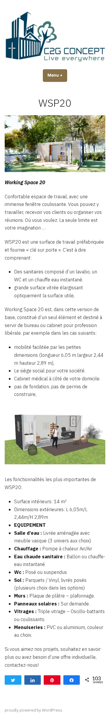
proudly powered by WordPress (33, 710)
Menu (57, 75)
